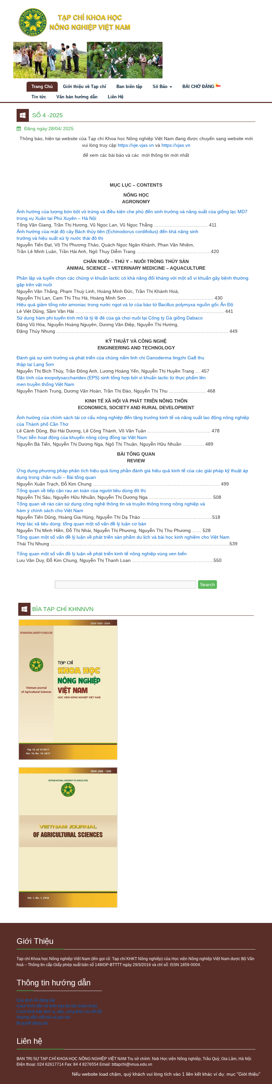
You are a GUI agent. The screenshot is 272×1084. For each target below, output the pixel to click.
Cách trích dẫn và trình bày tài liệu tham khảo (57, 1006)
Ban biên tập (129, 86)
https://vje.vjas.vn (136, 145)
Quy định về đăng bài (36, 1000)
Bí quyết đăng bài (32, 1023)
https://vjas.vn (176, 145)
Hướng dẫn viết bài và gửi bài (43, 1017)
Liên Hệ (115, 96)
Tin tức (39, 96)
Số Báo (161, 86)
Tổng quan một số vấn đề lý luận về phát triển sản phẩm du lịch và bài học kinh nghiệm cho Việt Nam (123, 537)
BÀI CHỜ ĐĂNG (198, 86)
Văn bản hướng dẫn (77, 96)
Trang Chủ (42, 86)
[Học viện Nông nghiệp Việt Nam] (136, 23)
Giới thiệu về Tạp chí (84, 86)
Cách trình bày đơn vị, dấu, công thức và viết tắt (59, 1011)
